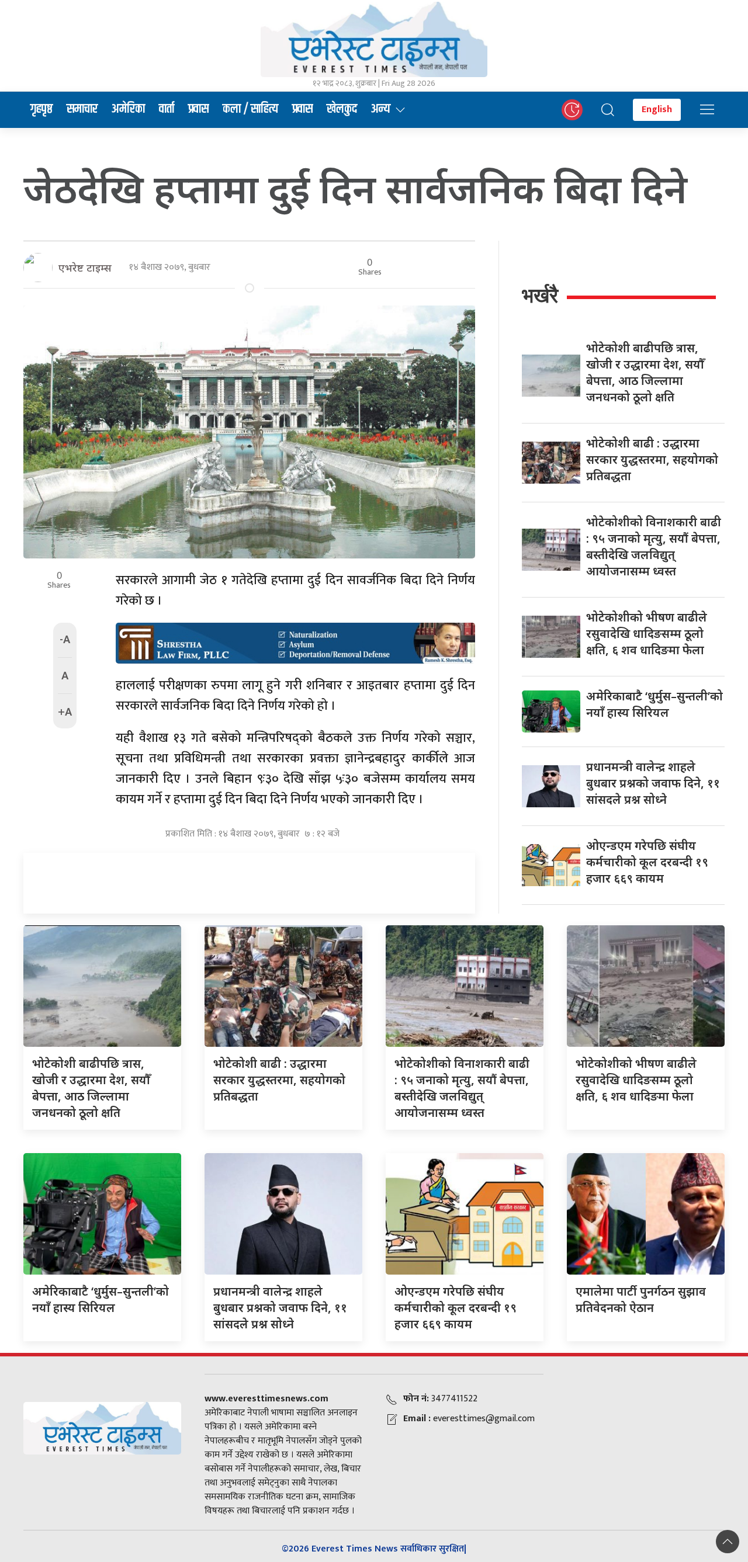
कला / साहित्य (250, 109)
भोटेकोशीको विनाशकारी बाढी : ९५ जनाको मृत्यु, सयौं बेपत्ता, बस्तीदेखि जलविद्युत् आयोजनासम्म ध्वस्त (653, 546)
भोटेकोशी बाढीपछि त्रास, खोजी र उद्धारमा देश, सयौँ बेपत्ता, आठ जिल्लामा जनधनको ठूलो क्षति (645, 372)
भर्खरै (540, 295)
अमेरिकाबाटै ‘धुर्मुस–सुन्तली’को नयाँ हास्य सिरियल (654, 704)
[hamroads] (295, 642)
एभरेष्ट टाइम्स (85, 268)
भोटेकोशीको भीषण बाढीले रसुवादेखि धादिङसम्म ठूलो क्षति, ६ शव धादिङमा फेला (646, 633)
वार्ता (166, 109)
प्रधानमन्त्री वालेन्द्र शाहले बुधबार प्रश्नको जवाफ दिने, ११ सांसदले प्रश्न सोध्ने (653, 783)
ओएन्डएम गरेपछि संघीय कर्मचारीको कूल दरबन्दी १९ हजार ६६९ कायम (647, 862)
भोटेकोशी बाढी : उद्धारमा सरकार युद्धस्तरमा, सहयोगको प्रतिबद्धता (652, 459)
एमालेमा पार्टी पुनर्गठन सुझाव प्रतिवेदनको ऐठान (641, 1299)
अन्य (380, 109)
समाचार (82, 109)
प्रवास (198, 109)
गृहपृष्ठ (41, 109)
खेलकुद (342, 109)
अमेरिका (128, 109)
